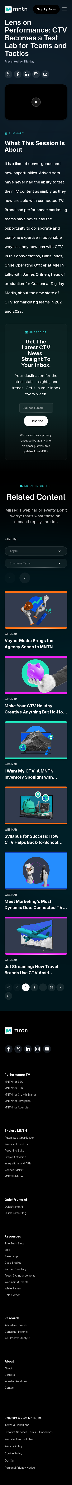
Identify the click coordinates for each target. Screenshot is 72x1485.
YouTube (47, 1049)
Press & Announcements (20, 1275)
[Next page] (24, 577)
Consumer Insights (16, 1331)
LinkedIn (28, 1049)
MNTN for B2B (14, 1088)
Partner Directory (15, 1269)
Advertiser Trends (16, 1325)
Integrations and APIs (18, 1163)
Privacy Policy (13, 1446)
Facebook (9, 1049)
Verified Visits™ (14, 1170)
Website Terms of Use (19, 1439)
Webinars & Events (16, 1282)
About (8, 1368)
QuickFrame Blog (15, 1213)
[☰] (64, 9)
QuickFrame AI (14, 1206)
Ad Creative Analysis (18, 1338)
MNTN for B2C (14, 1081)
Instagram (37, 1049)
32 (52, 987)
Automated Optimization (20, 1137)
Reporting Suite (14, 1150)
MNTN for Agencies (17, 1107)
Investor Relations (16, 1381)
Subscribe (36, 421)
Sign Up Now (46, 9)
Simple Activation (15, 1157)
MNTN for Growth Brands (20, 1094)
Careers (10, 1374)
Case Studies (13, 1262)
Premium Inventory (16, 1144)
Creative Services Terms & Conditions (29, 1432)
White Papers (13, 1288)
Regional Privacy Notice (20, 1467)
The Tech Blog (14, 1243)
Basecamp (11, 1256)
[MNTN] (16, 8)
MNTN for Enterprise (18, 1100)
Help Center (12, 1295)
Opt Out (9, 1460)
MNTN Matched (15, 1176)
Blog (7, 1249)
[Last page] (8, 996)
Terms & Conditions (17, 1425)
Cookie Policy (13, 1453)
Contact (9, 1387)
